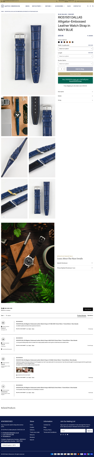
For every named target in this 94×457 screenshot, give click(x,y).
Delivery (32, 430)
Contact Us (77, 6)
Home (2, 11)
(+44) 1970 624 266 (8, 434)
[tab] (81, 316)
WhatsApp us (6, 436)
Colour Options (62, 40)
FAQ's (31, 425)
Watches (48, 6)
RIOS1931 (71, 14)
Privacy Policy (48, 430)
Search (32, 440)
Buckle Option (62, 60)
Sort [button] (2, 315)
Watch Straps (36, 6)
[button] (59, 42)
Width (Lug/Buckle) (75, 45)
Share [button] (33, 328)
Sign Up (89, 431)
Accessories (59, 6)
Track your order (35, 432)
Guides (32, 427)
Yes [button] (27, 328)
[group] (8, 308)
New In (27, 6)
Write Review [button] (88, 309)
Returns (32, 435)
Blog (69, 6)
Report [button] (29, 328)
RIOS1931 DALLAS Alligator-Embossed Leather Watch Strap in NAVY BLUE (21, 11)
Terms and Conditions (50, 432)
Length (75, 53)
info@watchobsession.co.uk (10, 432)
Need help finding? (75, 74)
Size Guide (90, 45)
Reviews (32, 437)
